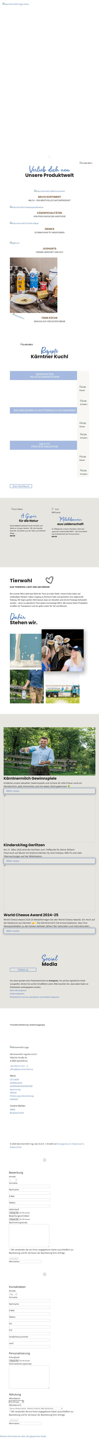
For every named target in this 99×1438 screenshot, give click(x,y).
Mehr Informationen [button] (18, 990)
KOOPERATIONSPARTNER (21, 1086)
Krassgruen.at (63, 1144)
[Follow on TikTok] (94, 3)
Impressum (77, 1144)
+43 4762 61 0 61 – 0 (19, 1066)
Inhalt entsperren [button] (17, 994)
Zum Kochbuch (21, 486)
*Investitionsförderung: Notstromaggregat (27, 1025)
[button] (49, 152)
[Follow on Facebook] (74, 3)
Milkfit (12, 1109)
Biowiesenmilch (17, 1113)
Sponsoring (15, 1089)
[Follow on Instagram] (80, 3)
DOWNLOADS (16, 1083)
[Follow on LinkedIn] (87, 3)
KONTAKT (14, 1099)
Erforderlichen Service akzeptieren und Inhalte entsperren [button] (34, 997)
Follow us (23, 969)
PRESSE (13, 1092)
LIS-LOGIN (14, 1079)
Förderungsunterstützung (22, 1096)
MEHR (12, 536)
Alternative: (14, 1261)
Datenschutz (15, 1147)
